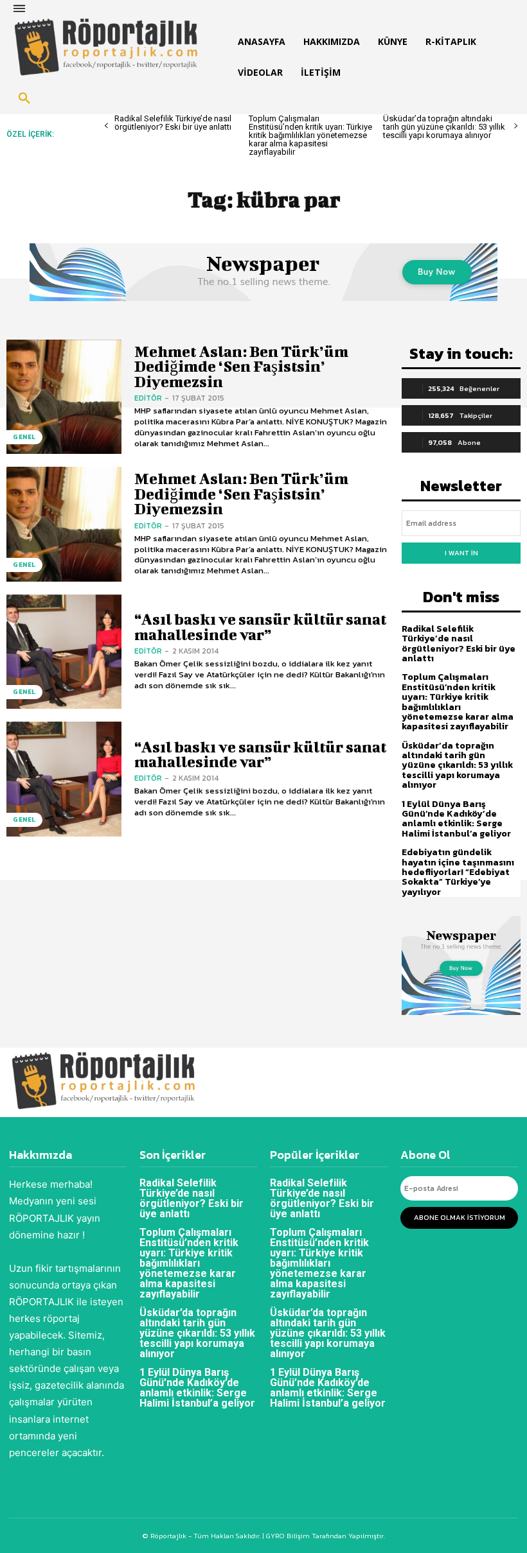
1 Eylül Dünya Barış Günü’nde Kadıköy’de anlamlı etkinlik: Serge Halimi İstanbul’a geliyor (456, 818)
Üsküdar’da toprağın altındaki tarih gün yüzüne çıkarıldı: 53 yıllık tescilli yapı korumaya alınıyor (444, 127)
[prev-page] (106, 126)
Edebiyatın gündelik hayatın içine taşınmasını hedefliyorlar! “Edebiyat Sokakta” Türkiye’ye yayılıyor (458, 872)
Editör (148, 398)
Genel (24, 437)
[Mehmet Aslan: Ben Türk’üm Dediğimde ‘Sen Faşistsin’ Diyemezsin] (63, 397)
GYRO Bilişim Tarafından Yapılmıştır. (324, 1536)
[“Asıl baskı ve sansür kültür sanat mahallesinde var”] (63, 651)
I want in (461, 553)
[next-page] (516, 126)
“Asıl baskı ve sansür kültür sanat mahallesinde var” (260, 626)
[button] (24, 98)
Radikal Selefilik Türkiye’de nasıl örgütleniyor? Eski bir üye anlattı (172, 123)
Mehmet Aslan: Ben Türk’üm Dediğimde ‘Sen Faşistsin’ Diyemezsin (241, 366)
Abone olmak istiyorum (459, 1217)
